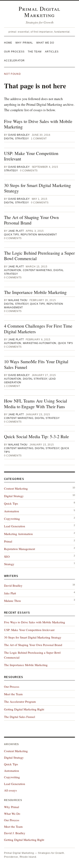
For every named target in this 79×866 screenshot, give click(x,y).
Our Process (14, 51)
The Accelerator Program (20, 701)
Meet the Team (13, 694)
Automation (12, 270)
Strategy (11, 170)
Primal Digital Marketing (39, 12)
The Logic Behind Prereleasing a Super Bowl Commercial (39, 256)
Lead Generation (14, 526)
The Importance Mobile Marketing (35, 292)
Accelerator (14, 60)
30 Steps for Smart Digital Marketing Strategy (37, 188)
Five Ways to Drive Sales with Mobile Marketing (38, 124)
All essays (10, 790)
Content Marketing (37, 270)
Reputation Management (39, 234)
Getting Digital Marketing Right (24, 709)
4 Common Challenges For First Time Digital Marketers (38, 328)
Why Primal (24, 42)
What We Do (45, 42)
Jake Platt (16, 231)
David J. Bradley (14, 833)
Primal (8, 541)
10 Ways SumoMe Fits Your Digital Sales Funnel (36, 364)
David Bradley (19, 134)
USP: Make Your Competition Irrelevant (31, 156)
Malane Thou (18, 300)
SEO (7, 556)
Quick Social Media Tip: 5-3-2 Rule (36, 436)
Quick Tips (11, 234)
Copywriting (12, 519)
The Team (35, 51)
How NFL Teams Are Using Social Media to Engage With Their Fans (35, 403)
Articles (52, 51)
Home (8, 42)
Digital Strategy (16, 138)
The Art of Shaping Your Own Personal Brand (31, 220)
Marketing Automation (39, 343)
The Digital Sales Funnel (19, 717)
